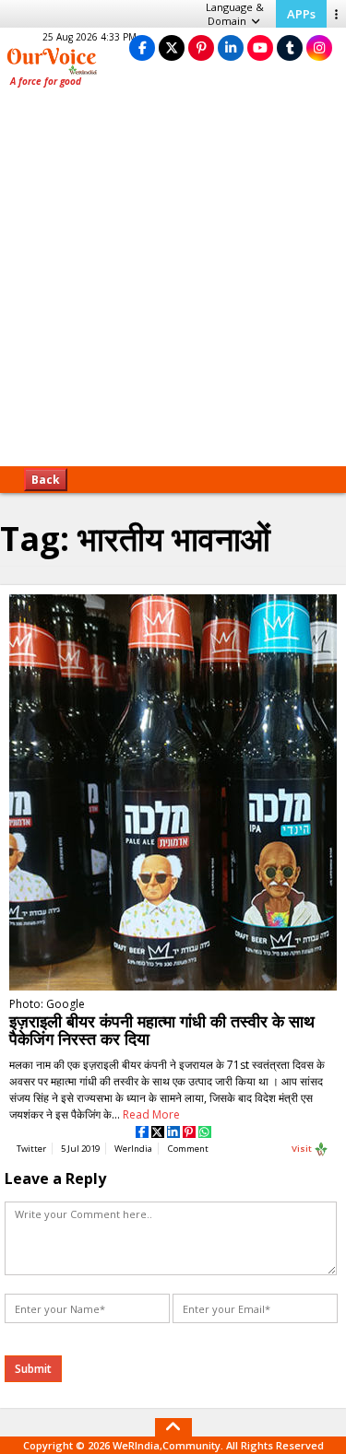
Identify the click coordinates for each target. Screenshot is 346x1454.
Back (45, 479)
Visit (303, 1149)
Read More (151, 1114)
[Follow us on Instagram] (319, 47)
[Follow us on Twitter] (172, 47)
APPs (301, 14)
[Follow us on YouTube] (260, 47)
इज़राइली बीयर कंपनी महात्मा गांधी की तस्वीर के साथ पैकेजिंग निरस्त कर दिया (162, 1029)
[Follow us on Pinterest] (201, 47)
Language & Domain (235, 14)
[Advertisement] (173, 283)
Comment (188, 1149)
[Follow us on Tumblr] (290, 47)
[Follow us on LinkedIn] (231, 47)
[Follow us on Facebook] (142, 47)
